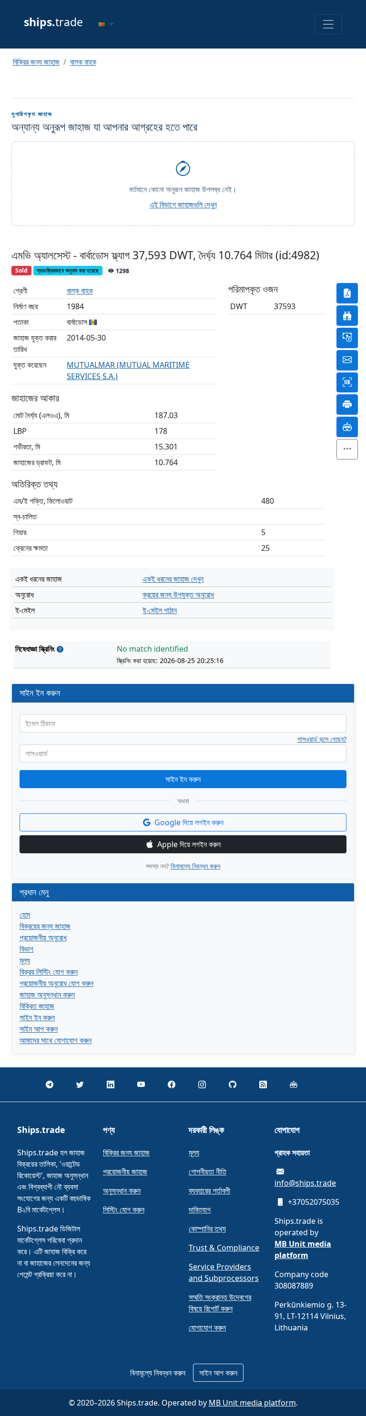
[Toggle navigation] (328, 24)
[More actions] (347, 449)
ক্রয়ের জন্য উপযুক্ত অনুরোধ (178, 594)
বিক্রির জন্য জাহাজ (36, 62)
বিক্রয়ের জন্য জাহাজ (45, 926)
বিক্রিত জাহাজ (37, 1006)
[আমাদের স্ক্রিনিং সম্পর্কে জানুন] (60, 649)
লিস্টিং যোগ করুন (123, 1209)
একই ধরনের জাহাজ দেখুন (172, 579)
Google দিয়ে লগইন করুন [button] (189, 822)
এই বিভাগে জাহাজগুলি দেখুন (183, 204)
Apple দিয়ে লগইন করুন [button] (189, 844)
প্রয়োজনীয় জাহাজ (125, 1171)
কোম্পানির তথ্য (207, 1228)
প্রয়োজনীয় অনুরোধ (43, 937)
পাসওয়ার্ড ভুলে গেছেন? (321, 739)
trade (53, 21)
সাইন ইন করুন (183, 779)
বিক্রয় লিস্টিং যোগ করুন (49, 972)
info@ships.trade (305, 1183)
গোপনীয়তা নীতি (207, 1171)
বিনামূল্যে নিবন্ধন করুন (195, 865)
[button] (106, 24)
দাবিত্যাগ (200, 1209)
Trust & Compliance (224, 1247)
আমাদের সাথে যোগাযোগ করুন (56, 1040)
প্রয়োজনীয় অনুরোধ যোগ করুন (56, 983)
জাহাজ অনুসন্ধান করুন (47, 994)
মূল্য (25, 960)
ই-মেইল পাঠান (159, 610)
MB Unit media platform (252, 1402)
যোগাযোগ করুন (207, 1327)
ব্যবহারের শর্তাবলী (209, 1190)
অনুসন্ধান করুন (122, 1190)
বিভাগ (26, 949)
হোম (25, 914)
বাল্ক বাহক (83, 62)
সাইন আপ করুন (39, 1029)
